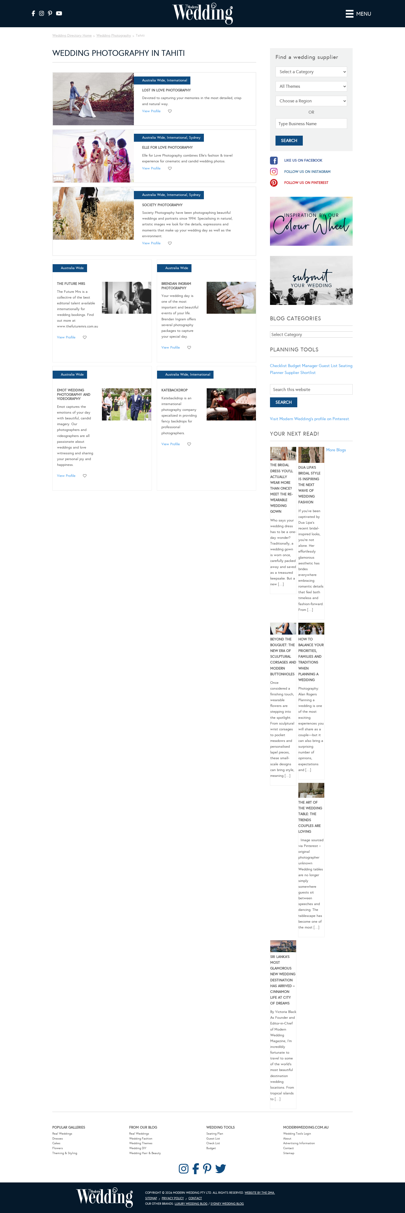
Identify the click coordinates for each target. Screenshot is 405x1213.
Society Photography (162, 205)
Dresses (57, 1138)
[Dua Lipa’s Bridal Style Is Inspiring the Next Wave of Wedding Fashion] (311, 456)
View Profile (151, 111)
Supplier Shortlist (300, 372)
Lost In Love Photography (166, 90)
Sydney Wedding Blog (227, 1204)
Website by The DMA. (260, 1193)
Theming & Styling (64, 1153)
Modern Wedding (104, 1197)
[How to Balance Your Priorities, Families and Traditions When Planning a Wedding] (311, 629)
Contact (288, 1148)
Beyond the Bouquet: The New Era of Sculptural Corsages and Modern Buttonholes (283, 656)
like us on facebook (303, 160)
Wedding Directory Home (72, 35)
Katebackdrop (174, 390)
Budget (211, 1148)
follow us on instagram (307, 172)
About (287, 1138)
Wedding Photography (113, 35)
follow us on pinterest (306, 183)
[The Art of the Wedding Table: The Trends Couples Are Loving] (311, 791)
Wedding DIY (137, 1148)
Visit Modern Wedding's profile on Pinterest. (310, 418)
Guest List (328, 365)
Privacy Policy (173, 1198)
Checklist (278, 365)
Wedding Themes (140, 1143)
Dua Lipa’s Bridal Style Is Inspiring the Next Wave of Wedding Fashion (309, 485)
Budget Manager (303, 365)
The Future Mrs (71, 284)
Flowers (57, 1148)
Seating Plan (214, 1133)
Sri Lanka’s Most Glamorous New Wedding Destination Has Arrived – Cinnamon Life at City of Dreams (282, 980)
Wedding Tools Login (297, 1133)
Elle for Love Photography (167, 147)
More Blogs (336, 449)
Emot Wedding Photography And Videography (73, 394)
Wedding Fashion (140, 1138)
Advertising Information (299, 1143)
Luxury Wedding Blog (191, 1204)
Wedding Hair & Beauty (145, 1153)
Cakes (56, 1143)
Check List (213, 1143)
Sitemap (288, 1153)
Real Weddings (62, 1133)
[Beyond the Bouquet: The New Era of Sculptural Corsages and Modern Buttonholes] (283, 629)
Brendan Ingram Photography (176, 286)
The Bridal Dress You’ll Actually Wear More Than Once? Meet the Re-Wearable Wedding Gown (281, 488)
